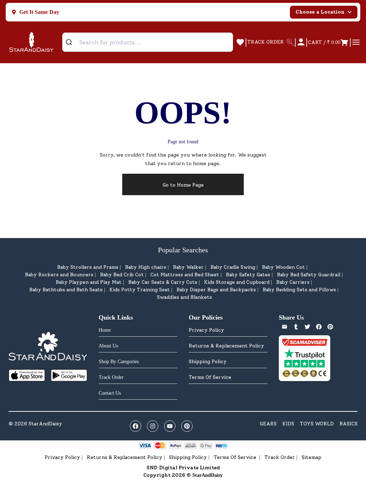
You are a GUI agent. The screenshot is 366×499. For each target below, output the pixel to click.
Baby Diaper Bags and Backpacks (216, 290)
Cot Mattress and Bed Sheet (184, 275)
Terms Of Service (210, 377)
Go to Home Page (183, 185)
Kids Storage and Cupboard (236, 282)
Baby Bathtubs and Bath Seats (66, 290)
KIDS (288, 424)
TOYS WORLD (317, 424)
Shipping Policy (208, 362)
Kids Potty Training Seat (139, 290)
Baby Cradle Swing (233, 267)
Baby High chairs (145, 267)
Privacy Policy (206, 330)
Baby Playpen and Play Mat (89, 282)
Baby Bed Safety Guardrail (308, 275)
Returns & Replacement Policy (226, 346)
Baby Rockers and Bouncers (59, 275)
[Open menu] (356, 42)
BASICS (348, 424)
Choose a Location (320, 12)
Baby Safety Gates (248, 275)
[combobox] (147, 42)
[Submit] (71, 42)
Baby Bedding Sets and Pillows (299, 290)
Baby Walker (188, 267)
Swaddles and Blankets (184, 297)
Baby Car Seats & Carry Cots (162, 282)
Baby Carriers (293, 282)
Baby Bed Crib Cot (122, 275)
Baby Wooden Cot (283, 267)
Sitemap (311, 457)
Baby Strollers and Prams (87, 267)
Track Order (279, 457)
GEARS (268, 424)
